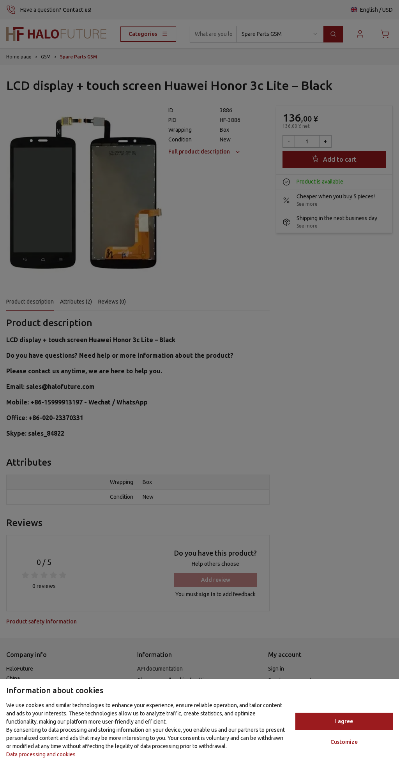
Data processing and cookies (41, 754)
